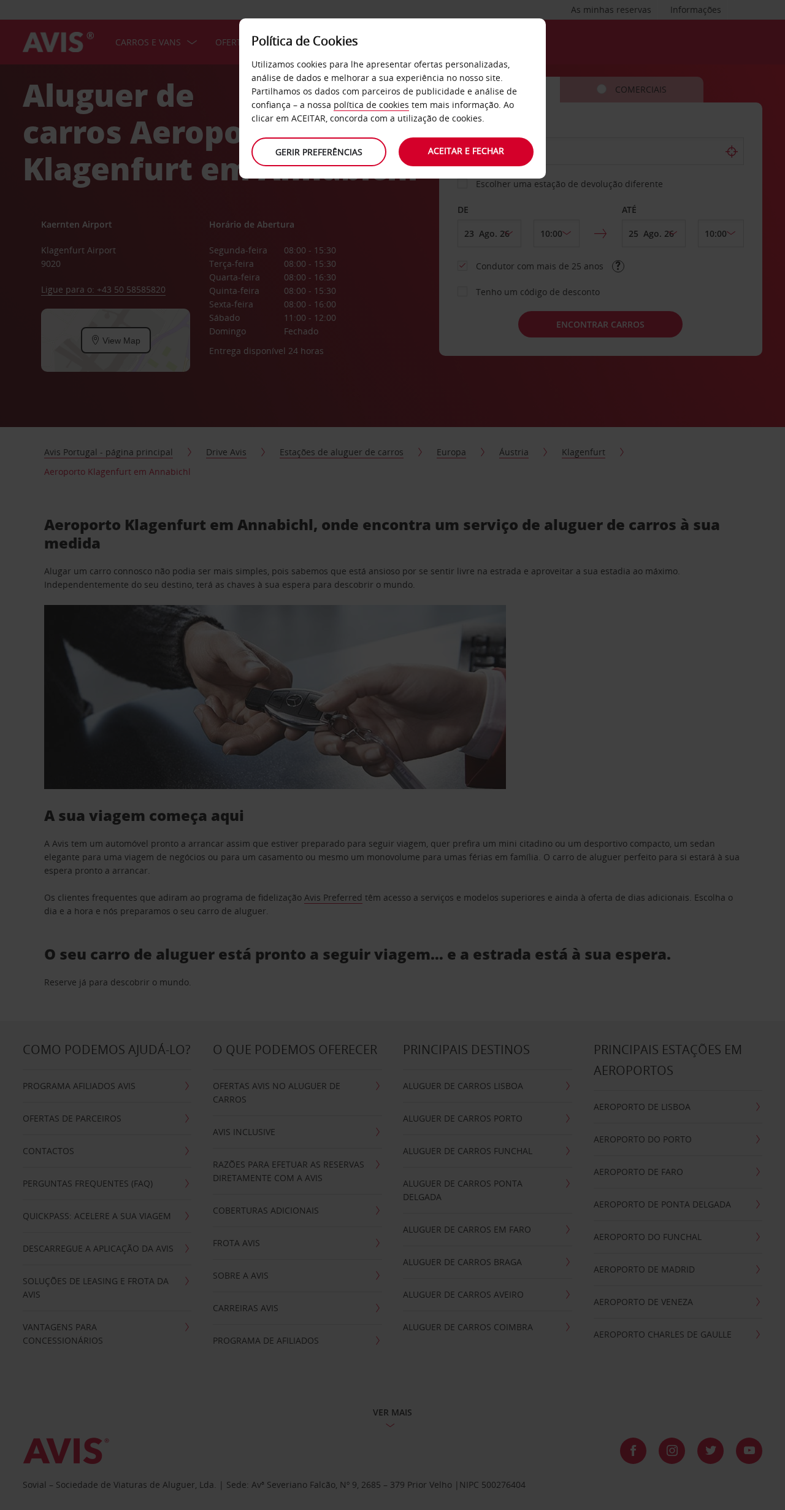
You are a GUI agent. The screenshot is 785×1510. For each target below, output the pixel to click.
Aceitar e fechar (466, 150)
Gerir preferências (318, 152)
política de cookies (371, 104)
